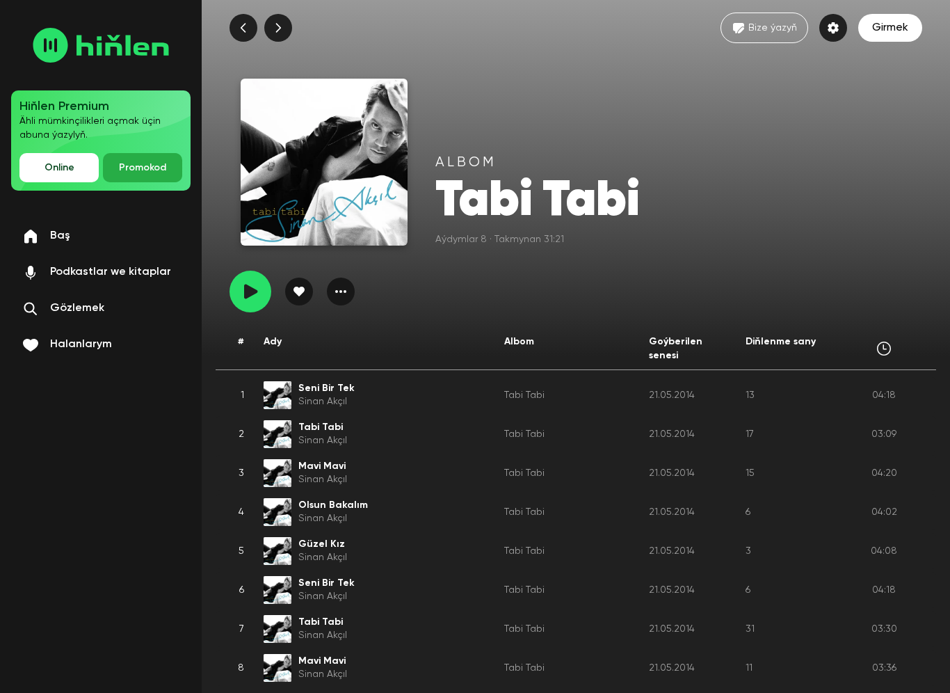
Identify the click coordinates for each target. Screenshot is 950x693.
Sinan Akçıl (322, 401)
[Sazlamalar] (833, 28)
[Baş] (101, 45)
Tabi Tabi (524, 395)
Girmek (890, 27)
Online (59, 168)
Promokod (142, 168)
